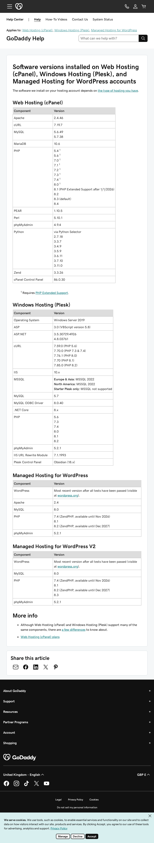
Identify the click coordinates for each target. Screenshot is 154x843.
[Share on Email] (16, 667)
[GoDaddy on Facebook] (6, 785)
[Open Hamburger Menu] (8, 6)
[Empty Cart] (144, 6)
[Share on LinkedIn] (36, 667)
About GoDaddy (14, 690)
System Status (103, 19)
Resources (10, 711)
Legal (58, 799)
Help (37, 19)
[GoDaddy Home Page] (19, 757)
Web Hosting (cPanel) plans (40, 636)
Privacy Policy (75, 799)
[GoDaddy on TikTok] (26, 785)
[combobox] (108, 38)
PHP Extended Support (51, 292)
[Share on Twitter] (46, 667)
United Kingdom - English (21, 774)
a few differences (73, 629)
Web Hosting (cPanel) (37, 30)
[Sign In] (135, 6)
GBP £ (141, 774)
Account (9, 732)
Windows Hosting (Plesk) (71, 30)
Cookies (94, 799)
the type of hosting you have (118, 90)
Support (9, 701)
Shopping (10, 742)
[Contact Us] (127, 6)
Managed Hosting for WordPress (114, 30)
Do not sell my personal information (77, 807)
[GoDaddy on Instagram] (16, 785)
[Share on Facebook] (26, 667)
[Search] (143, 38)
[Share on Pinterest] (56, 667)
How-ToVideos (56, 19)
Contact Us (80, 19)
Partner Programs (15, 722)
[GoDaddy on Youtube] (46, 785)
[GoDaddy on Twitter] (36, 785)
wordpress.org (68, 495)
